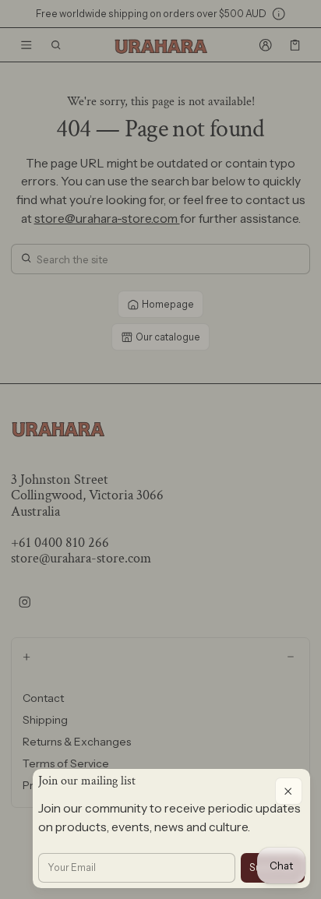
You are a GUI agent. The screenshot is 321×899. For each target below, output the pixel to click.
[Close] (288, 791)
